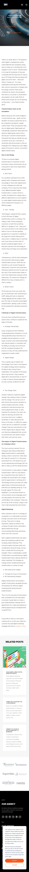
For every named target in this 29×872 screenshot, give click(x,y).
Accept (14, 860)
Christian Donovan (14, 15)
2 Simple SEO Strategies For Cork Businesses (14, 702)
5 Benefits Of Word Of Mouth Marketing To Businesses (12, 730)
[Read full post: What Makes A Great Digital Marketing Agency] (14, 657)
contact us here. (21, 626)
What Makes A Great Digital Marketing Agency (14, 672)
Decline (14, 865)
